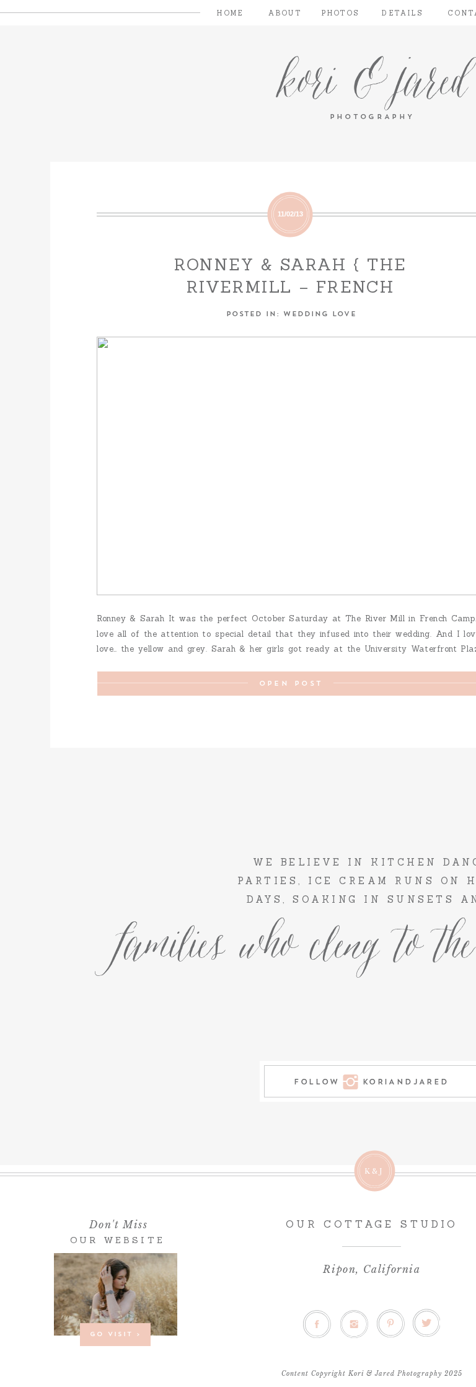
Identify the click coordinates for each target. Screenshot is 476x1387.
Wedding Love (319, 312)
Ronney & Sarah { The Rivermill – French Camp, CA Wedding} (290, 287)
